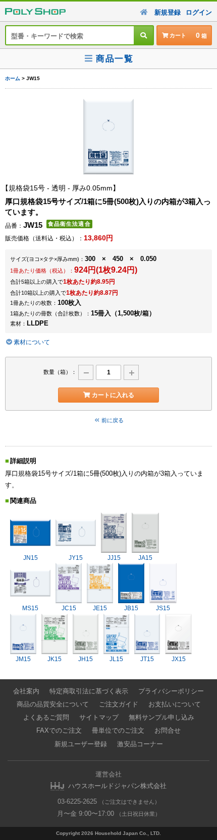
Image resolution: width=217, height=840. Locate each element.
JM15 (23, 659)
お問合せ (167, 730)
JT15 (147, 659)
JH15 (85, 659)
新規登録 (167, 12)
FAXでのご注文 (59, 730)
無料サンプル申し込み (161, 717)
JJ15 (114, 557)
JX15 (179, 659)
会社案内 (26, 691)
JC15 (69, 608)
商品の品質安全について (53, 704)
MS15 (30, 608)
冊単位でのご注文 (118, 730)
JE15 (100, 608)
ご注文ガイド (118, 704)
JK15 (54, 659)
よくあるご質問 (46, 717)
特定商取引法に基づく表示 (88, 691)
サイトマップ (99, 717)
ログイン (199, 12)
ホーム (12, 78)
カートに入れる (113, 395)
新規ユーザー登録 (81, 744)
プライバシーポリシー (171, 691)
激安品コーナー (140, 744)
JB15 (131, 608)
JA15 (145, 557)
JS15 (163, 608)
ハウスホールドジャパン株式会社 (117, 786)
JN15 (30, 557)
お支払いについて (174, 704)
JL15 (116, 659)
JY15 (76, 557)
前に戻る (112, 420)
